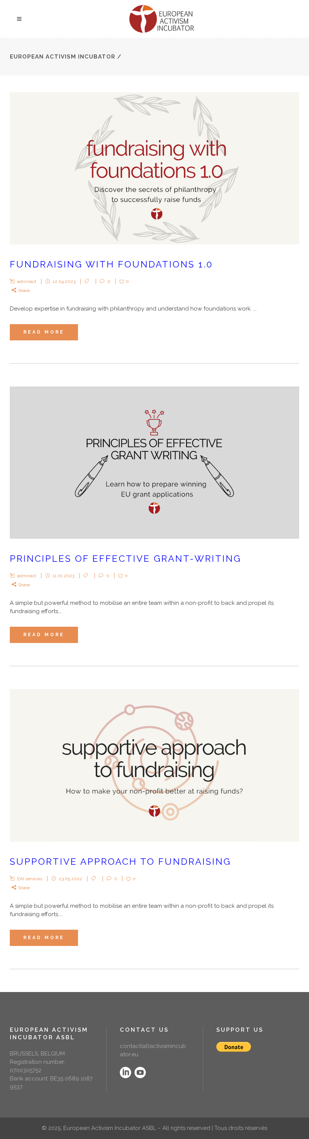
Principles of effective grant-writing (125, 558)
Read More (43, 332)
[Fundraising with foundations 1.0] (154, 168)
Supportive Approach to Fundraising (120, 861)
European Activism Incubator (62, 56)
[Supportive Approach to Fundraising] (154, 765)
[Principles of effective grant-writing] (154, 462)
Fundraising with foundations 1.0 (111, 264)
